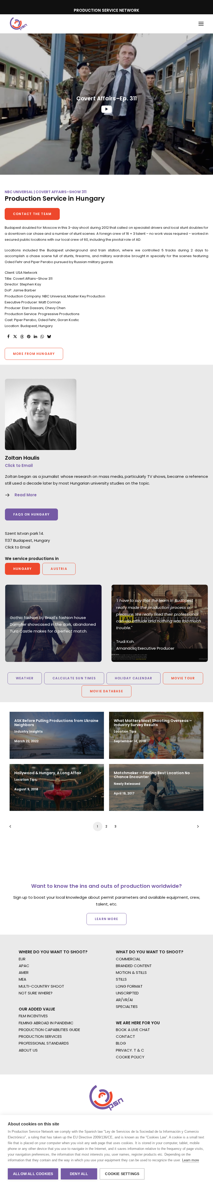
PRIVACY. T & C (130, 1050)
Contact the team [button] (32, 214)
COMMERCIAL (128, 959)
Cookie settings (122, 1174)
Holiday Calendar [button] (133, 678)
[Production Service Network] (18, 24)
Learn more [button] (106, 919)
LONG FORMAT (129, 986)
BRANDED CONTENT (134, 965)
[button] (201, 23)
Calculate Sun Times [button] (74, 678)
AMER (24, 972)
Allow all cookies (33, 1174)
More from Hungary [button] (34, 353)
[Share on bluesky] (49, 337)
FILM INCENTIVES (33, 1016)
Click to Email (19, 465)
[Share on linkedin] (35, 337)
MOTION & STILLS (131, 972)
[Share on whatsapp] (42, 337)
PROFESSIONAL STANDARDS (44, 1043)
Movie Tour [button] (183, 678)
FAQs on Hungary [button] (31, 514)
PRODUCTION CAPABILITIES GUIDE (49, 1029)
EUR (22, 959)
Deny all (79, 1174)
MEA (22, 979)
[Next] (197, 828)
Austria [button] (59, 568)
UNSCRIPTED (127, 993)
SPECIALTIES (127, 1006)
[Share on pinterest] (28, 337)
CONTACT (125, 1036)
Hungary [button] (22, 568)
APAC (24, 965)
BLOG (121, 1043)
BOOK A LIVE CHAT (133, 1029)
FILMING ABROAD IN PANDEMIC (46, 1023)
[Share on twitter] (15, 337)
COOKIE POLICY (130, 1057)
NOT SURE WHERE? (35, 993)
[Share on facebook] (8, 337)
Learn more (190, 1160)
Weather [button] (25, 678)
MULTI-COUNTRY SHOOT (41, 986)
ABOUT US (28, 1050)
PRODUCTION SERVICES (40, 1036)
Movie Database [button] (106, 691)
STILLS (121, 979)
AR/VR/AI (124, 999)
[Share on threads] (22, 337)
